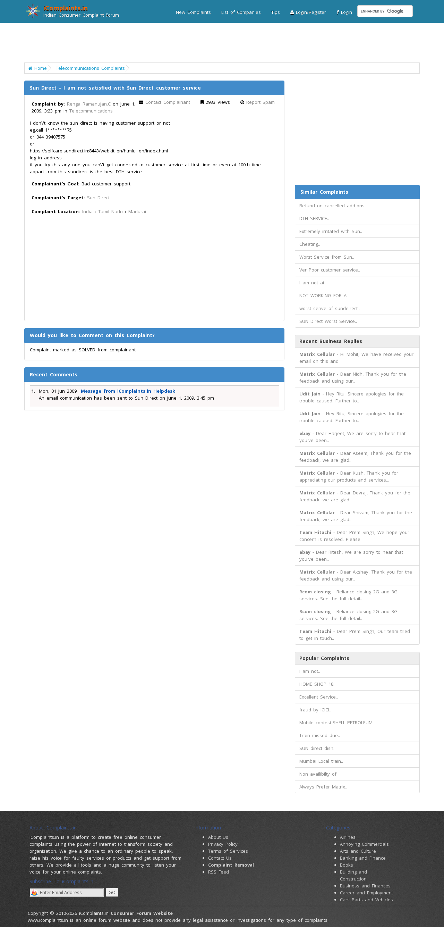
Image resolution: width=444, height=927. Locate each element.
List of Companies (241, 12)
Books (346, 865)
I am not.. (309, 671)
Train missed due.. (319, 735)
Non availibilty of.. (319, 774)
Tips (275, 12)
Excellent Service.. (318, 697)
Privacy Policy (223, 844)
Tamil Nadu (110, 211)
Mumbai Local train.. (321, 761)
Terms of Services (228, 851)
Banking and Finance (363, 858)
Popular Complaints (324, 658)
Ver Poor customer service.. (329, 270)
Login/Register (310, 12)
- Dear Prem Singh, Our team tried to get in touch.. (354, 634)
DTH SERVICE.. (314, 218)
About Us (218, 837)
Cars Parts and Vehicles (366, 899)
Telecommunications (91, 111)
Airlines (348, 837)
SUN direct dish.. (317, 748)
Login (345, 12)
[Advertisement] (218, 43)
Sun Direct (98, 197)
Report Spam (260, 102)
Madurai (137, 211)
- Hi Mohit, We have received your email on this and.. (356, 357)
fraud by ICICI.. (315, 710)
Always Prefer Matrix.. (323, 787)
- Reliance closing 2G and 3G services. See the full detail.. (348, 595)
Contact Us (220, 858)
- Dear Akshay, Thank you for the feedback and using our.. (355, 575)
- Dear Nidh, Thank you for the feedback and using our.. (352, 377)
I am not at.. (312, 282)
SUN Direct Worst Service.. (328, 321)
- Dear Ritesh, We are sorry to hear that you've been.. (351, 555)
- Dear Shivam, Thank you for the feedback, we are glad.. (355, 516)
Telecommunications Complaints (90, 68)
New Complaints (193, 12)
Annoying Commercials (364, 844)
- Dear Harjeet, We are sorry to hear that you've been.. (352, 436)
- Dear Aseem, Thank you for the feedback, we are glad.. (355, 456)
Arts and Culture (358, 851)
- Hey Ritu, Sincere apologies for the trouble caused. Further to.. (351, 397)
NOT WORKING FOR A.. (324, 295)
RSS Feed (218, 872)
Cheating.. (309, 244)
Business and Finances (365, 886)
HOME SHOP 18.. (317, 684)
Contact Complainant (167, 102)
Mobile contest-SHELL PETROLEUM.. (337, 722)
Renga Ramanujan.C (89, 104)
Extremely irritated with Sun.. (330, 231)
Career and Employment (366, 893)
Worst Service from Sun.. (326, 257)
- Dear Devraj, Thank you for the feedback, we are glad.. (354, 496)
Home (39, 68)
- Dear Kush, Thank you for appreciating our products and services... (348, 476)
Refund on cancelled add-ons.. (333, 205)
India (87, 211)
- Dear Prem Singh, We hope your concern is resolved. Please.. (354, 535)
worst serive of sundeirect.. (329, 308)
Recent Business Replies (330, 341)
